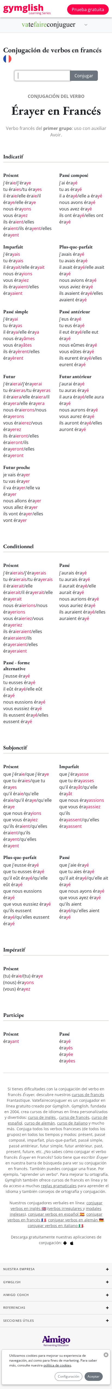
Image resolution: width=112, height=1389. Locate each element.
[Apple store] (71, 1243)
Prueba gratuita (88, 9)
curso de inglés (42, 1117)
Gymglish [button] (12, 1282)
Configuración (68, 1376)
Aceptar (93, 1376)
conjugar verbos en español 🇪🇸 (56, 1214)
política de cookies (57, 1365)
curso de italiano (72, 1123)
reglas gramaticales (59, 1185)
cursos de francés (88, 1094)
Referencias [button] (14, 1307)
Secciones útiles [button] (18, 1320)
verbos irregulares (65, 1208)
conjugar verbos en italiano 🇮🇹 (55, 1225)
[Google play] (65, 1243)
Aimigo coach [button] (16, 1295)
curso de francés (74, 1117)
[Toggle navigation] (86, 25)
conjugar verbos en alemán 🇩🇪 (76, 1219)
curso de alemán (39, 1123)
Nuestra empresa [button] (19, 1269)
